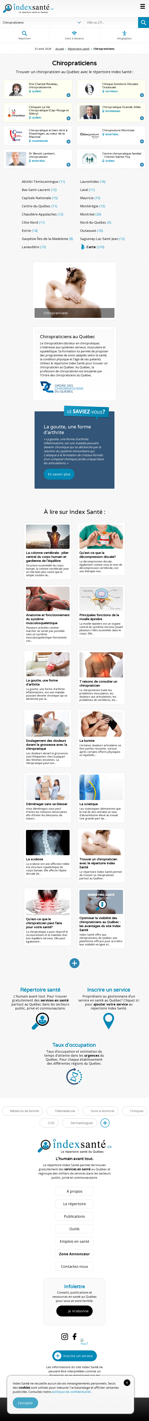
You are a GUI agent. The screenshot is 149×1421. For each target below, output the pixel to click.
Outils (74, 1228)
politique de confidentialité (71, 1392)
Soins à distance (74, 38)
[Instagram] (64, 1336)
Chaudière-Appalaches (42, 214)
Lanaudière (34, 247)
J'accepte (25, 1402)
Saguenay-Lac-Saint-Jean (102, 239)
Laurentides (92, 181)
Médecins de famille (24, 1111)
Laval (87, 190)
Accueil (59, 48)
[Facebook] (74, 1336)
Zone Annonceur (74, 1253)
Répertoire (24, 38)
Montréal (90, 214)
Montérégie (92, 206)
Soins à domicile (102, 1111)
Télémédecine (65, 1111)
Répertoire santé (78, 48)
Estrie (29, 230)
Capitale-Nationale (40, 198)
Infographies (124, 38)
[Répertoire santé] (105, 1122)
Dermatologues (82, 1123)
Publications (74, 1216)
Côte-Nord (33, 222)
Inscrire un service (78, 1355)
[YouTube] (84, 1342)
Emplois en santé (74, 1241)
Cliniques (137, 1111)
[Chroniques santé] (74, 963)
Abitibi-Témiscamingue (43, 181)
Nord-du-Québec (95, 222)
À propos (74, 1191)
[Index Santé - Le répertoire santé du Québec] (28, 8)
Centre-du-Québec (39, 206)
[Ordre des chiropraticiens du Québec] (62, 387)
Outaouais (91, 230)
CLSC (51, 1123)
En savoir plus (59, 474)
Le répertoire (74, 1203)
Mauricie (90, 198)
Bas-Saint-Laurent (39, 190)
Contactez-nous (74, 1266)
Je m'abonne (78, 1311)
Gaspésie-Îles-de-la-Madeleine (47, 239)
